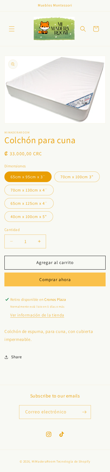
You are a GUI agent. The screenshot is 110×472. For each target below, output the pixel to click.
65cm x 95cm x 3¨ (28, 176)
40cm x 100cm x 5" (29, 216)
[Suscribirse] (84, 412)
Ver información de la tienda (37, 315)
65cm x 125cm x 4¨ (29, 203)
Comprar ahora (55, 279)
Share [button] (16, 356)
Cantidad (12, 229)
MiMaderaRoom (43, 461)
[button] (11, 28)
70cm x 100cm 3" (77, 176)
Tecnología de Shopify (73, 461)
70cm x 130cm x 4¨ (29, 190)
